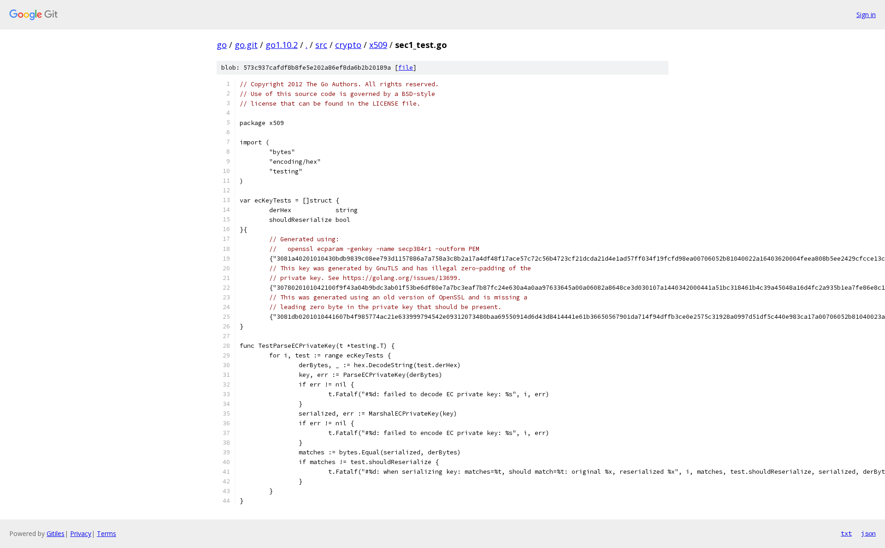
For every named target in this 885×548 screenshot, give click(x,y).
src (321, 44)
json (868, 533)
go (222, 44)
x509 (378, 44)
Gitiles (56, 533)
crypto (348, 44)
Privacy (80, 533)
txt (846, 533)
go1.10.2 (282, 44)
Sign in (866, 14)
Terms (106, 533)
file (405, 67)
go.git (246, 44)
